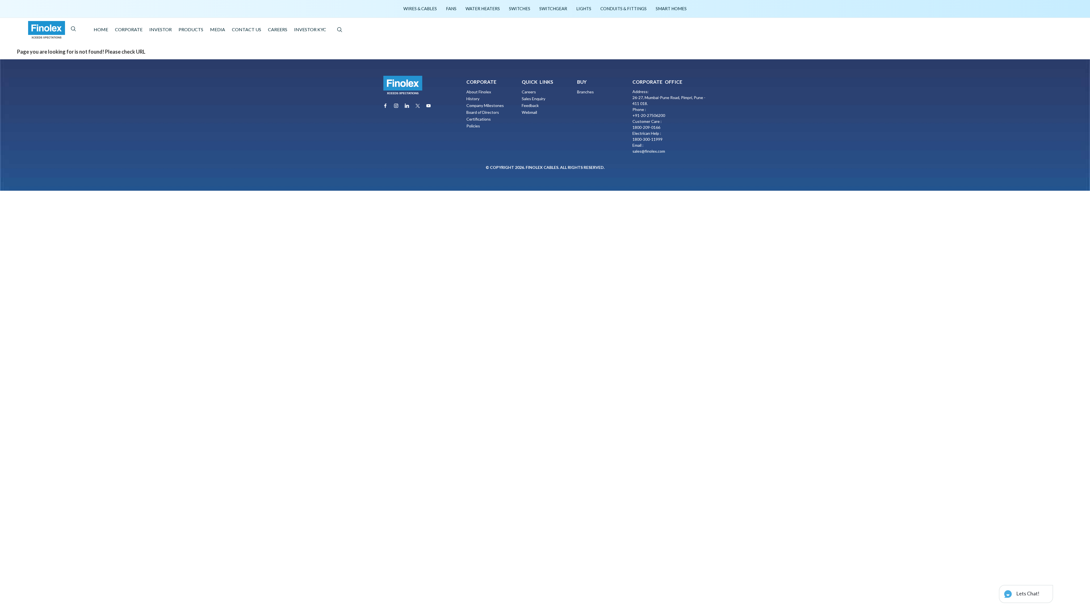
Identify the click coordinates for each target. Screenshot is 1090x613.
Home (101, 29)
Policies (473, 125)
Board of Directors (482, 112)
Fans (451, 8)
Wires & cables (420, 8)
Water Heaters (483, 8)
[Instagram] (396, 106)
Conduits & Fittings (623, 8)
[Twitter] (418, 106)
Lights (583, 8)
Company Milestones (485, 105)
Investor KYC (310, 29)
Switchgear (553, 8)
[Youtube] (428, 106)
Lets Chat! (1027, 593)
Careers (277, 29)
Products (191, 29)
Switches (519, 8)
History (472, 98)
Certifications (478, 119)
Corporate (128, 29)
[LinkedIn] (407, 106)
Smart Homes (671, 8)
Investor (160, 29)
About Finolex (478, 91)
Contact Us (246, 29)
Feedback (530, 105)
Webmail (529, 112)
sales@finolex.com (648, 151)
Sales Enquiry (533, 98)
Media (217, 29)
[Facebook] (385, 106)
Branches (585, 91)
